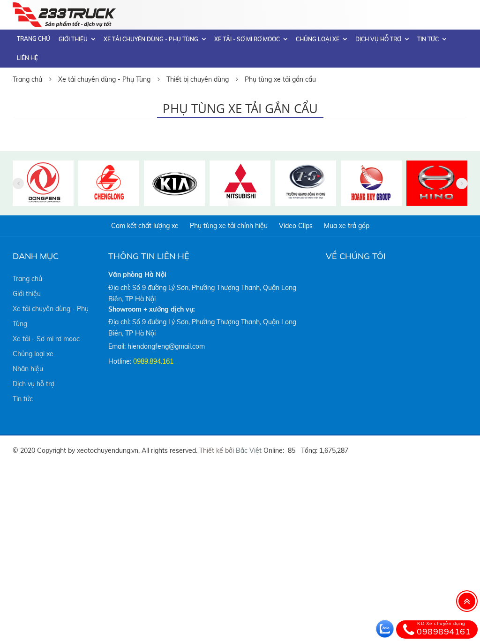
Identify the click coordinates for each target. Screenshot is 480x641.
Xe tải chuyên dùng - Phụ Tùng (151, 39)
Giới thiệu (73, 39)
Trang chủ (33, 38)
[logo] (64, 8)
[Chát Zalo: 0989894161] (384, 628)
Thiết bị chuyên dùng (197, 79)
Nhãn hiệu (28, 369)
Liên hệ (27, 57)
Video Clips (296, 225)
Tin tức (428, 39)
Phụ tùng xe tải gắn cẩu (280, 79)
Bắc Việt (249, 450)
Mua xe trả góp (346, 225)
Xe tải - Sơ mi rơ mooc (247, 39)
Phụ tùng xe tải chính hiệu (229, 225)
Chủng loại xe (317, 39)
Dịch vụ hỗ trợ (378, 39)
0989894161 (444, 629)
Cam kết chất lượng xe (145, 225)
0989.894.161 (153, 361)
